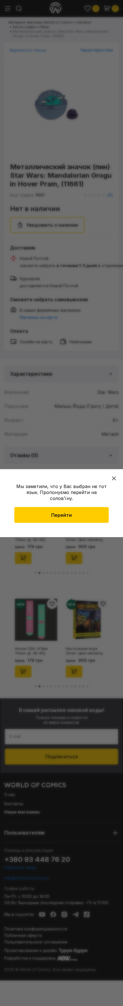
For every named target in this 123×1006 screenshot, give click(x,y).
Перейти (61, 515)
